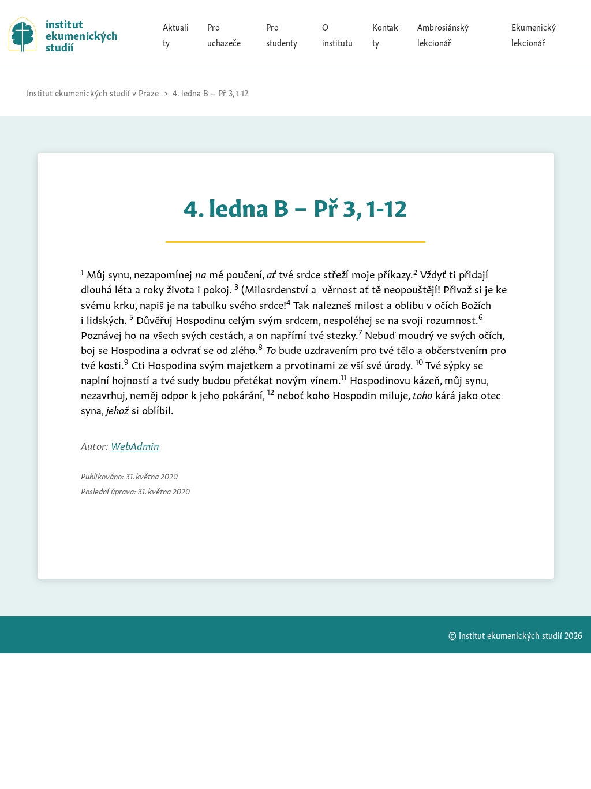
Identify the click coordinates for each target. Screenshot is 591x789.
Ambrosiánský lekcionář (443, 34)
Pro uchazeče (224, 34)
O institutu (337, 34)
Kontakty (385, 34)
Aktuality (176, 34)
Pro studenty (281, 34)
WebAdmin (135, 444)
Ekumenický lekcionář (533, 34)
